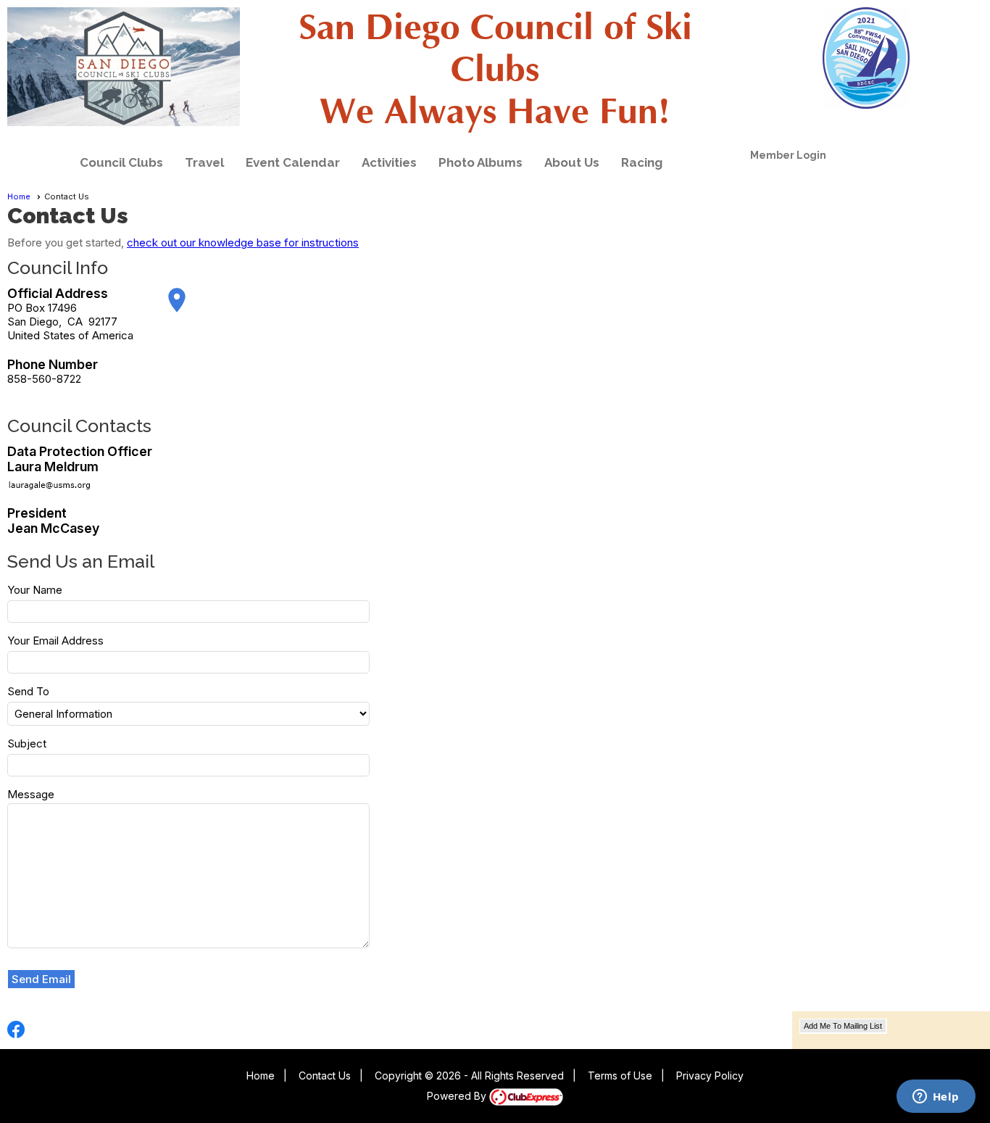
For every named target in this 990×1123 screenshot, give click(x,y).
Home (18, 196)
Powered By (458, 1096)
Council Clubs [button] (121, 162)
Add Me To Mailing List (843, 1026)
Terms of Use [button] (620, 1075)
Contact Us (325, 1075)
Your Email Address (55, 640)
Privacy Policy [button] (710, 1075)
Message (30, 794)
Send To (28, 691)
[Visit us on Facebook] (16, 1030)
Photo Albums (480, 162)
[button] (41, 979)
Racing (641, 162)
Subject (26, 743)
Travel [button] (204, 162)
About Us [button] (571, 162)
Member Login (788, 155)
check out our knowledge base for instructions (243, 242)
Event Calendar (293, 162)
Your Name (34, 590)
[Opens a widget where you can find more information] (936, 1098)
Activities (389, 162)
